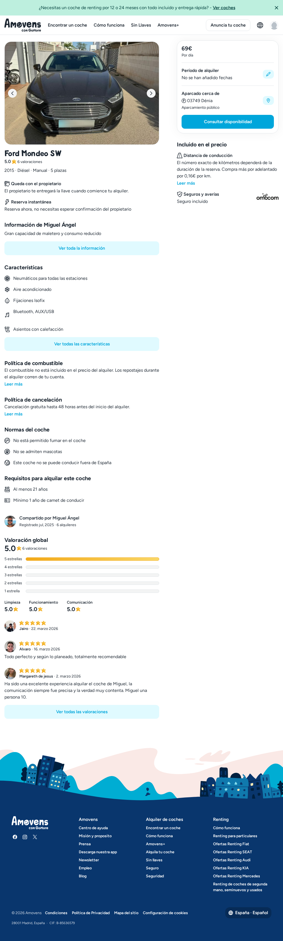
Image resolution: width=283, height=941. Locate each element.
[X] (35, 837)
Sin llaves (154, 860)
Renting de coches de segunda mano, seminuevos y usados (240, 887)
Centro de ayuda (93, 828)
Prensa (85, 844)
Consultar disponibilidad (228, 121)
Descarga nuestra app (98, 852)
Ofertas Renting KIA (231, 868)
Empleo (85, 868)
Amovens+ (168, 25)
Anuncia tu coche (228, 25)
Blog (83, 876)
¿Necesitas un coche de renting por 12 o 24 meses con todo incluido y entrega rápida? (137, 7)
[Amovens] (22, 25)
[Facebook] (15, 837)
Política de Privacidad (91, 913)
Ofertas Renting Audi (232, 860)
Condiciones (56, 913)
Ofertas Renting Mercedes (236, 876)
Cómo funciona (109, 25)
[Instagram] (25, 837)
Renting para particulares (235, 836)
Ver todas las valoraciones (82, 711)
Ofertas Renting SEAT (232, 852)
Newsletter (89, 860)
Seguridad (155, 876)
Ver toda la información (82, 248)
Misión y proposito (95, 836)
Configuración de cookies (165, 913)
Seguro (152, 868)
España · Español (251, 912)
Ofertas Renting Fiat (231, 844)
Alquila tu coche (160, 852)
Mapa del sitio (126, 913)
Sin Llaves (141, 25)
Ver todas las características (82, 344)
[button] (276, 7)
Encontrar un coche (67, 25)
